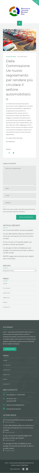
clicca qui (19, 138)
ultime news (23, 56)
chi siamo (6, 288)
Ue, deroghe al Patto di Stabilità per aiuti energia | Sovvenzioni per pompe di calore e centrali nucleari (18, 250)
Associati (6, 293)
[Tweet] (12, 153)
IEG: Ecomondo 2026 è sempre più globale (18, 230)
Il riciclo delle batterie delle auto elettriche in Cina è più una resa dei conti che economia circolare (18, 236)
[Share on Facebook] (8, 153)
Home (5, 283)
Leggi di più (10, 349)
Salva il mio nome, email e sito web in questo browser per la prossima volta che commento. (19, 210)
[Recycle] (19, 11)
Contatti (6, 307)
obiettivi (6, 297)
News (5, 302)
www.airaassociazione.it (13, 409)
